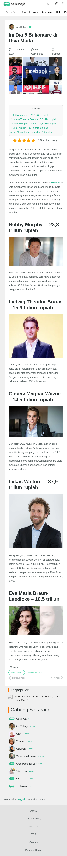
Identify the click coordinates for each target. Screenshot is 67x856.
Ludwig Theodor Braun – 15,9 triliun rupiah (33, 119)
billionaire (55, 182)
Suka (15, 667)
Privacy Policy (33, 818)
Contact (33, 842)
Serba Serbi (12, 12)
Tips (24, 12)
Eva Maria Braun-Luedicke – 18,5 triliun (31, 132)
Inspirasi (33, 12)
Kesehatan (47, 12)
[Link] (14, 4)
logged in (22, 799)
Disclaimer (33, 826)
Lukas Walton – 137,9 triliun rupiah (29, 127)
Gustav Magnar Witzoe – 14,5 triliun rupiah (33, 123)
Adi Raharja (22, 27)
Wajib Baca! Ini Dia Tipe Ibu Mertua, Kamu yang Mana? (37, 698)
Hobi (58, 12)
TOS (33, 834)
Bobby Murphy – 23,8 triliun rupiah (29, 115)
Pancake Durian (33, 850)
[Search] (48, 4)
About (33, 810)
